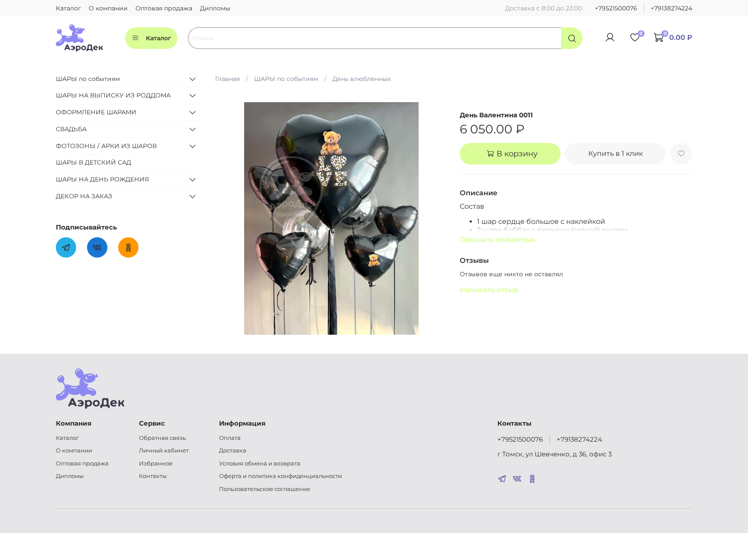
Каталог (68, 8)
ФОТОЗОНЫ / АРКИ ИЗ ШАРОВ (106, 146)
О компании (108, 8)
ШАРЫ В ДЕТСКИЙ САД (93, 162)
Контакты (153, 476)
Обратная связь (162, 438)
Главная (227, 79)
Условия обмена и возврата (259, 463)
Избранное (156, 463)
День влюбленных (361, 79)
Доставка (232, 450)
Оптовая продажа (163, 8)
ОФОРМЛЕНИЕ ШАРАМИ (96, 112)
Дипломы (215, 8)
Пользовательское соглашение (264, 489)
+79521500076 (616, 8)
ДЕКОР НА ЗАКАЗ (84, 196)
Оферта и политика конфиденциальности (280, 476)
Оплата (230, 438)
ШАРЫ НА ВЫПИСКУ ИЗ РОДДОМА (113, 95)
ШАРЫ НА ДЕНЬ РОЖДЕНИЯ (102, 179)
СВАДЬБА (71, 129)
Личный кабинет (164, 450)
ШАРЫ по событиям (286, 79)
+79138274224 (671, 8)
